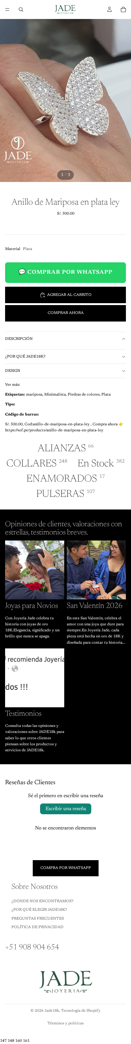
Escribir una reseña (65, 808)
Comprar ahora (66, 313)
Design (12, 371)
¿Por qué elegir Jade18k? (39, 910)
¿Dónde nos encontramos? (42, 901)
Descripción (19, 339)
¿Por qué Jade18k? (25, 357)
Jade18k (52, 1011)
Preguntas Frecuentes (37, 918)
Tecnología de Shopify (80, 1011)
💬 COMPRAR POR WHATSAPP (65, 272)
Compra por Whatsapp (65, 868)
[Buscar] (21, 9)
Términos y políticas (65, 1023)
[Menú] (7, 9)
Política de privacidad (37, 927)
